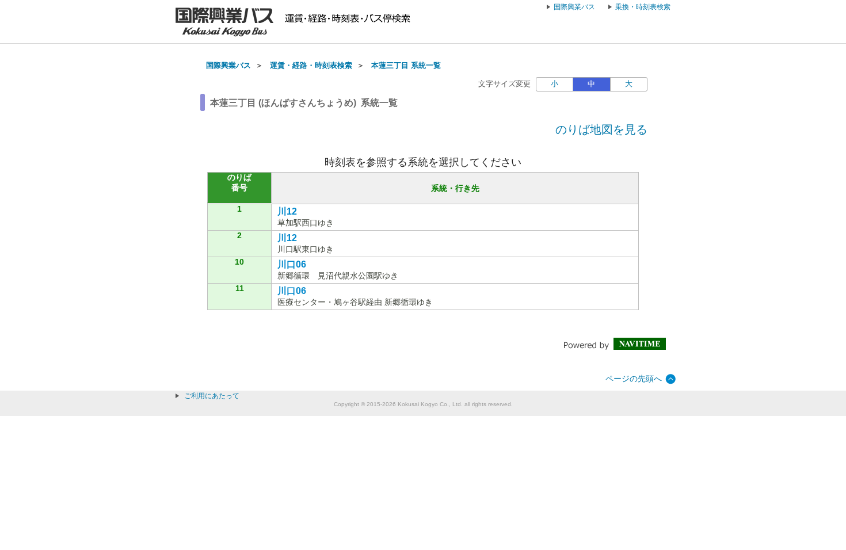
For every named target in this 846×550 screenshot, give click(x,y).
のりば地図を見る (601, 129)
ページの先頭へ (633, 378)
